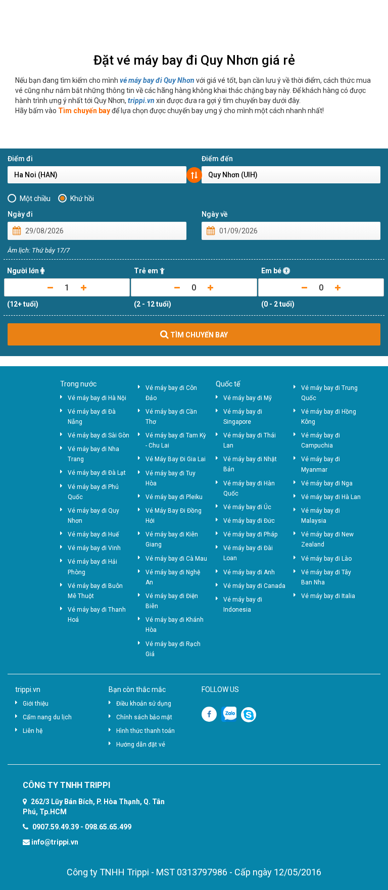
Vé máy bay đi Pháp (250, 534)
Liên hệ (32, 730)
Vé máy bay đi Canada (254, 585)
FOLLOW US (220, 689)
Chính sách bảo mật (144, 717)
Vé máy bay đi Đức (249, 520)
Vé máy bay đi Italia (328, 596)
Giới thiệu (35, 703)
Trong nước (78, 384)
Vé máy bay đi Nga (327, 483)
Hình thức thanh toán (145, 730)
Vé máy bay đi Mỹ (247, 398)
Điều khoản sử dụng (143, 703)
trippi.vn (141, 100)
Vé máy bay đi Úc (247, 507)
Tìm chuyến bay (84, 111)
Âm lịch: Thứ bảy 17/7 (39, 250)
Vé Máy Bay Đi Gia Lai (176, 459)
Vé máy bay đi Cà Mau (176, 558)
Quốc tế (228, 384)
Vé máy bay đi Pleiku (174, 497)
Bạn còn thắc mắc (137, 689)
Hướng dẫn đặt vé (140, 744)
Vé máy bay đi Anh (249, 572)
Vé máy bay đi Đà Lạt (97, 472)
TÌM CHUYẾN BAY (198, 335)
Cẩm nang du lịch (47, 717)
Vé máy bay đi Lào (326, 558)
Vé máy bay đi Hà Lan (331, 497)
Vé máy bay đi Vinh (94, 548)
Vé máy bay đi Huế (93, 534)
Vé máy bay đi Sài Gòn (98, 435)
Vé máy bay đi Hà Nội (97, 398)
